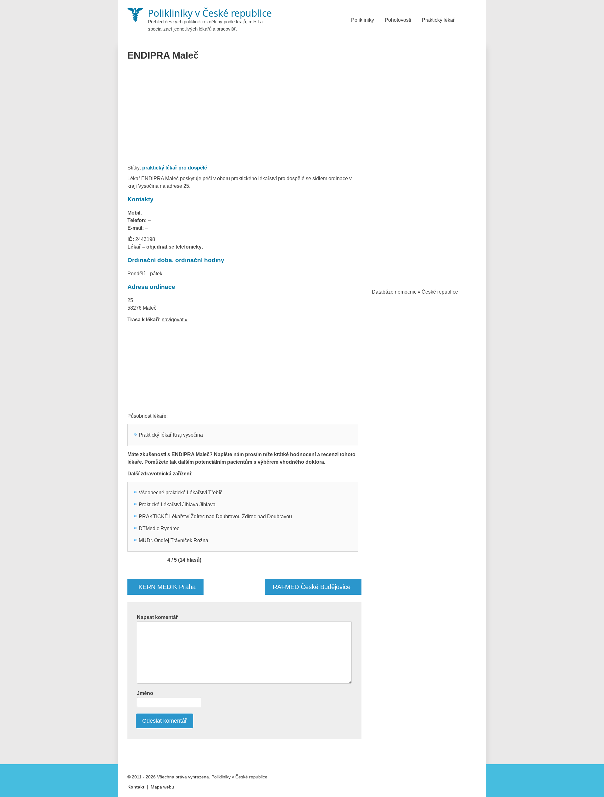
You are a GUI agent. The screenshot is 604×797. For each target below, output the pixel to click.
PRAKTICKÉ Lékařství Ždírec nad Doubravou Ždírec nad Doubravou (215, 516)
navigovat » (174, 319)
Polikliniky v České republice (239, 776)
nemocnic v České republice (426, 292)
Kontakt (135, 786)
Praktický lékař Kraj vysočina (171, 435)
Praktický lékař (438, 20)
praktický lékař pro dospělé (174, 167)
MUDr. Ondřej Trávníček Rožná (173, 540)
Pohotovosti (398, 20)
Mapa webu (162, 786)
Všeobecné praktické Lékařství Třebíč (180, 492)
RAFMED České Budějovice (311, 586)
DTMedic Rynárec (159, 528)
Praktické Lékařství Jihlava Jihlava (177, 504)
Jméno (145, 693)
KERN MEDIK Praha (167, 586)
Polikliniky (362, 20)
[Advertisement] (244, 114)
